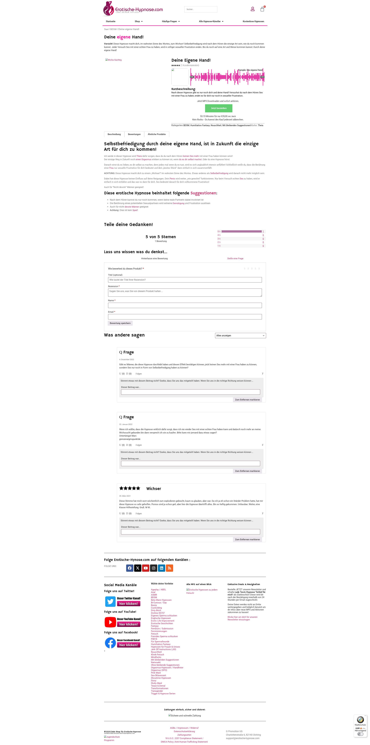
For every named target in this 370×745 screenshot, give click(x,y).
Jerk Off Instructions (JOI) (163, 649)
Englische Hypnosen (161, 618)
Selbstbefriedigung (219, 173)
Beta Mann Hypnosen (161, 600)
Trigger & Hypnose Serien (163, 693)
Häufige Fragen (169, 21)
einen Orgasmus (143, 159)
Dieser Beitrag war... (130, 387)
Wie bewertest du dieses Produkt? (126, 268)
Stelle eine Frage (235, 258)
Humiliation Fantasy (200, 125)
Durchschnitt (253, 268)
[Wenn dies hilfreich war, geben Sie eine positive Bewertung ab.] (120, 374)
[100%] (242, 231)
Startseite (110, 21)
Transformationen (159, 688)
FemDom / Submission (162, 628)
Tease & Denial (158, 685)
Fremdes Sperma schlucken (164, 636)
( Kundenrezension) (190, 65)
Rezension (114, 286)
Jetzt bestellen (219, 108)
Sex (241, 178)
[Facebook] (129, 568)
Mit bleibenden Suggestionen (236, 125)
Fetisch (154, 634)
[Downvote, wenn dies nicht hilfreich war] (127, 374)
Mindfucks (156, 657)
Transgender (157, 691)
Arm (245, 268)
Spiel (135, 210)
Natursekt (156, 662)
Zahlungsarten (184, 735)
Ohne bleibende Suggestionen (165, 665)
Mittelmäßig (249, 268)
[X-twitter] (137, 568)
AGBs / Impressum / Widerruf (184, 728)
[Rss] (169, 568)
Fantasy (155, 626)
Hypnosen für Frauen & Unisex (165, 647)
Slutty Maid (156, 683)
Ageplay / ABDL (158, 589)
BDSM (113, 29)
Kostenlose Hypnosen (253, 21)
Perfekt (260, 268)
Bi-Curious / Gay (159, 602)
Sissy (153, 680)
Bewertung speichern (120, 323)
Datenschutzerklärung (184, 731)
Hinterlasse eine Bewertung (154, 258)
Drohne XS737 (158, 613)
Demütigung (178, 203)
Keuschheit (216, 125)
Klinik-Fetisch (157, 654)
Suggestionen (203, 193)
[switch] (360, 734)
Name (111, 300)
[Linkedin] (161, 568)
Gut (256, 268)
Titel (115, 275)
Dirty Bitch (156, 610)
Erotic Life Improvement (162, 621)
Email (111, 312)
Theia (260, 125)
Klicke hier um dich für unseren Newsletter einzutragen (242, 618)
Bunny (154, 605)
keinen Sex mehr (191, 156)
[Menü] (365, 716)
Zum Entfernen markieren (247, 399)
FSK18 (154, 639)
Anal (153, 592)
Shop (137, 21)
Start (106, 29)
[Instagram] (153, 568)
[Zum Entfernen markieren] (262, 374)
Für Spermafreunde (160, 641)
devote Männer (132, 206)
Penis (172, 178)
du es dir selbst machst (190, 159)
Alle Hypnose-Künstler (210, 21)
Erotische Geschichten (162, 623)
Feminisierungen (159, 631)
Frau (111, 168)
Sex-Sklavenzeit (158, 675)
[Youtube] (145, 568)
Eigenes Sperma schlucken (164, 615)
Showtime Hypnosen (161, 678)
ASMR (154, 595)
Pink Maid (156, 672)
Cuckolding (156, 608)
